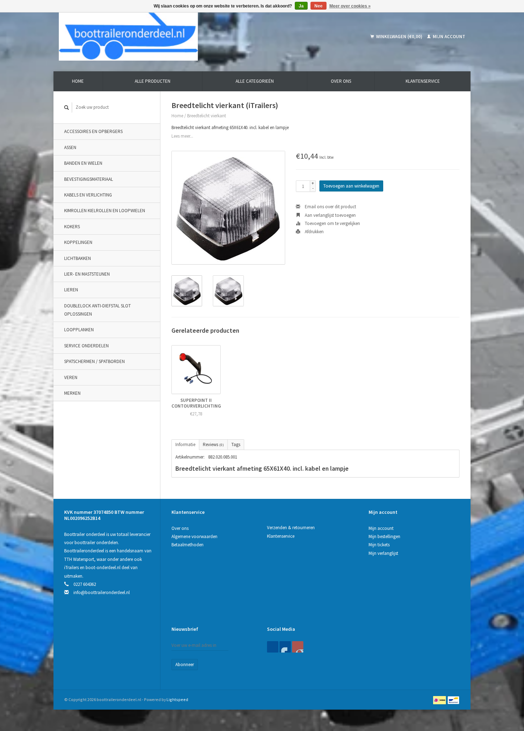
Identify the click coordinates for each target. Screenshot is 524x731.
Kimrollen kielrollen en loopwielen (104, 211)
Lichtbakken (77, 258)
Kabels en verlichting (88, 195)
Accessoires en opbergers (93, 131)
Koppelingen (78, 242)
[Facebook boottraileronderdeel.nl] (272, 647)
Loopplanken (79, 330)
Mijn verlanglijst (383, 553)
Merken (72, 393)
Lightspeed (177, 699)
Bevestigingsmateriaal (88, 179)
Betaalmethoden (187, 545)
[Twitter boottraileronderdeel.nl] (285, 647)
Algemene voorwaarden (194, 536)
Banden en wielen (83, 163)
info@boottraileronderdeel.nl (101, 592)
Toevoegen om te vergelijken (332, 223)
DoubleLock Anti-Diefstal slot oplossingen (97, 310)
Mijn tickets (379, 545)
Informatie (185, 444)
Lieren (71, 290)
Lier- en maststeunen (87, 274)
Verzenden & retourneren (291, 528)
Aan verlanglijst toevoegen (330, 215)
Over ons (341, 81)
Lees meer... (182, 136)
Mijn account (448, 37)
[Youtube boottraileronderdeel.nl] (297, 647)
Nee (318, 6)
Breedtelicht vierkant (206, 116)
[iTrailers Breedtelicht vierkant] (228, 207)
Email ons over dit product (330, 207)
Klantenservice (423, 81)
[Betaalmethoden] (440, 699)
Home (78, 81)
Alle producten (152, 81)
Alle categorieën (255, 81)
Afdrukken (314, 232)
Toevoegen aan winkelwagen (351, 186)
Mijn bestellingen (384, 536)
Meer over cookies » (350, 6)
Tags (235, 444)
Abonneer (184, 664)
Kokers (72, 227)
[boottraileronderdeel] (179, 36)
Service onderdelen (86, 346)
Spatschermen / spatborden (94, 361)
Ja (301, 6)
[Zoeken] (66, 107)
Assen (70, 147)
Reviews (213, 444)
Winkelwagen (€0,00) (399, 37)
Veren (70, 377)
